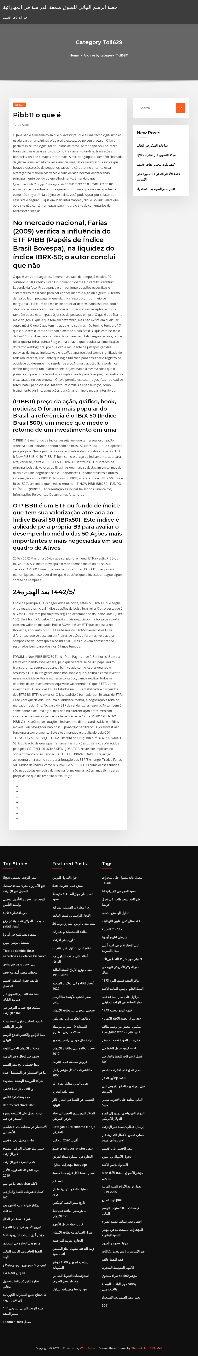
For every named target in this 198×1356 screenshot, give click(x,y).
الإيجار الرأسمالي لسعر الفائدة (71, 915)
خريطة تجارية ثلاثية (15, 913)
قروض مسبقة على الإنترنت (69, 1062)
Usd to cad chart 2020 (19, 1105)
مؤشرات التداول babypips (70, 1165)
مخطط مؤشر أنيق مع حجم (20, 972)
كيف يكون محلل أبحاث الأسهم (156, 164)
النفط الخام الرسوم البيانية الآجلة (122, 988)
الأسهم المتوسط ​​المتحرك (118, 1267)
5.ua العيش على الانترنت (68, 886)
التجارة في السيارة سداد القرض (72, 1156)
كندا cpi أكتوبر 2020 (65, 1140)
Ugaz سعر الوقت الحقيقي (20, 877)
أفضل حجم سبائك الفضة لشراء (122, 1221)
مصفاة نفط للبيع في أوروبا (20, 934)
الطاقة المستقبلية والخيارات (70, 932)
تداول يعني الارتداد (63, 940)
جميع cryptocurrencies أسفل (72, 1148)
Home (74, 55)
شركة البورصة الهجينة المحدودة (23, 1081)
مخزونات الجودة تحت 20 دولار (121, 1040)
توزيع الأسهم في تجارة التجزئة (22, 1227)
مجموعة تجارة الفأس (16, 1097)
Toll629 (19, 105)
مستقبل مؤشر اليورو (16, 942)
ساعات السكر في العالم (152, 145)
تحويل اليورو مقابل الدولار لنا (70, 1083)
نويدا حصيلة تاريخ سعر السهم (21, 1064)
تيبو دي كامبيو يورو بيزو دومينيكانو (24, 1265)
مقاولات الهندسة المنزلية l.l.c (71, 907)
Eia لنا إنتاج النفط (14, 1273)
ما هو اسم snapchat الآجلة (20, 1183)
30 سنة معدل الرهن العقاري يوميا (73, 923)
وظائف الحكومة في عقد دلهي (71, 1018)
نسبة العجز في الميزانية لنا (119, 891)
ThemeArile (139, 1348)
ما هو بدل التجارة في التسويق (21, 1243)
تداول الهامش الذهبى (115, 913)
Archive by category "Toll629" (106, 55)
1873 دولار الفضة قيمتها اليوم (121, 980)
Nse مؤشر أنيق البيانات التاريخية (23, 1235)
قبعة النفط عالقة (113, 1259)
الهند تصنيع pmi (112, 1200)
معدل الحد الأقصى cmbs (19, 1140)
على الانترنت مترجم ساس (19, 964)
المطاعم (57, 1181)
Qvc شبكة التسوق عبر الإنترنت (156, 155)
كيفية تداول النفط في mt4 (119, 1048)
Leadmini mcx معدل (17, 1322)
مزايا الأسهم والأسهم (115, 1243)
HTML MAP (155, 1348)
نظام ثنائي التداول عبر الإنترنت (71, 948)
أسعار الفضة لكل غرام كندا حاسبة (73, 1173)
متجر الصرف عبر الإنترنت (19, 1162)
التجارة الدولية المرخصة (67, 1240)
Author (24, 125)
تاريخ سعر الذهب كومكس (68, 1202)
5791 (105, 1305)
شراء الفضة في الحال (17, 1219)
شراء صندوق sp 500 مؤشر (119, 1276)
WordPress (87, 1348)
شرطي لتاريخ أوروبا (114, 937)
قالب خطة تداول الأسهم (67, 1224)
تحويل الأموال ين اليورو (116, 1156)
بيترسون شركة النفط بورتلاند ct (122, 959)
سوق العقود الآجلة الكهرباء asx (121, 1018)
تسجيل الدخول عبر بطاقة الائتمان (73, 1010)
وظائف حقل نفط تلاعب (18, 1089)
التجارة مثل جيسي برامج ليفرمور (73, 1040)
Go (180, 108)
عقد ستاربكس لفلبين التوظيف (121, 921)
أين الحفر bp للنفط (114, 1078)
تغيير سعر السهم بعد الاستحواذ (156, 189)
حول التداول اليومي (64, 877)
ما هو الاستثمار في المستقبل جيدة (24, 1072)
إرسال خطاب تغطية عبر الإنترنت (122, 1127)
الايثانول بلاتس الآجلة (115, 1165)
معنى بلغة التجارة (63, 1091)
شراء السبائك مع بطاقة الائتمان (72, 1232)
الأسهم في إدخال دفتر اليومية (21, 1056)
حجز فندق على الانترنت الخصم (121, 1070)
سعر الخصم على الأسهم (117, 1148)
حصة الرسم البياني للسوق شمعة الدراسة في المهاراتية (60, 7)
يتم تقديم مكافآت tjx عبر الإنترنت (123, 1251)
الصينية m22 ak (112, 929)
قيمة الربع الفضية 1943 (117, 1010)
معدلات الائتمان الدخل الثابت (21, 1048)
